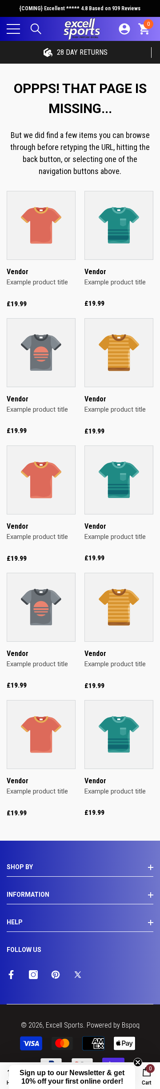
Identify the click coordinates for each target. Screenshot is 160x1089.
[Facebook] (11, 975)
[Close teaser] (137, 1062)
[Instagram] (33, 975)
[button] (36, 29)
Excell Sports (64, 1025)
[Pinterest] (55, 975)
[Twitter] (78, 975)
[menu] (13, 29)
